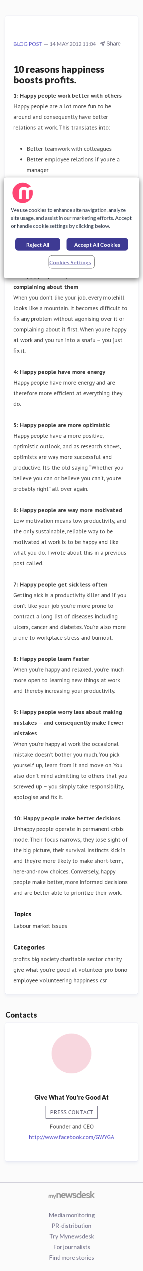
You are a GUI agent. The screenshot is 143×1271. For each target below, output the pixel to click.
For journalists (71, 1246)
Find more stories (71, 1257)
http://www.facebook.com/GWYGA (71, 1137)
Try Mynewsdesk (71, 1236)
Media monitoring (72, 1215)
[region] (72, 228)
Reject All (37, 244)
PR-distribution (71, 1225)
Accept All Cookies (97, 244)
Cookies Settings (70, 262)
